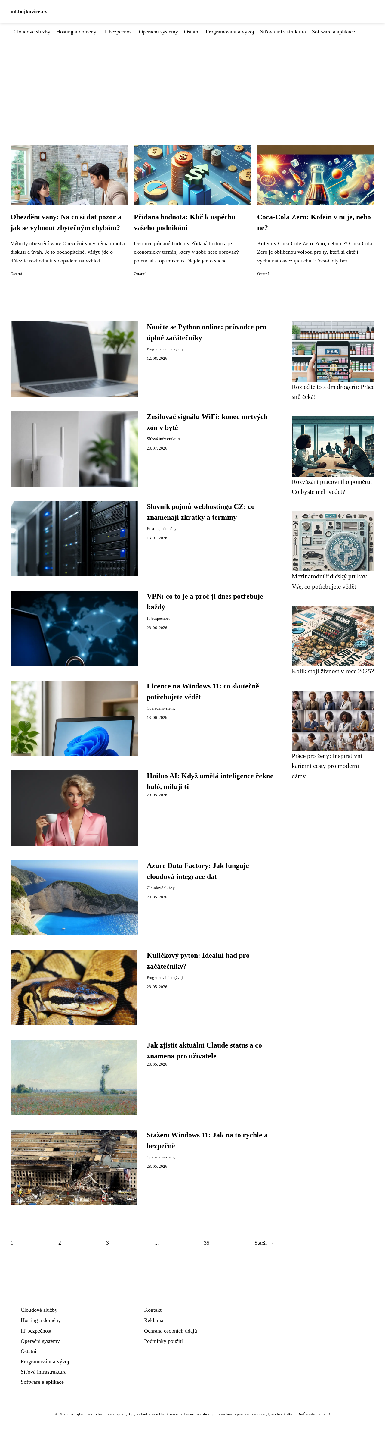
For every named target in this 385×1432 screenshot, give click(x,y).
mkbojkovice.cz (29, 11)
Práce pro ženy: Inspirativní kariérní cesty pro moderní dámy (327, 765)
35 (206, 1243)
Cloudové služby (32, 32)
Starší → (264, 1243)
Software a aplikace (333, 32)
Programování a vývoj (230, 32)
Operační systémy (158, 32)
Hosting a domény (76, 32)
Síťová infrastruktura (283, 32)
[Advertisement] (192, 81)
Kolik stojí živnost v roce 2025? (333, 671)
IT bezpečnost (117, 32)
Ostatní (192, 32)
